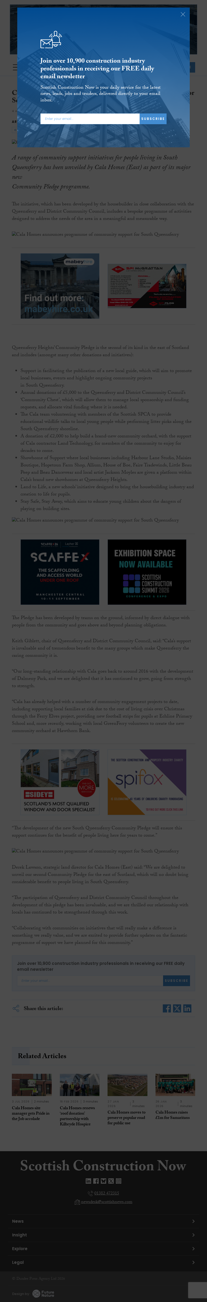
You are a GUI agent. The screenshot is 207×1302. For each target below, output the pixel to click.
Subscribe (153, 118)
